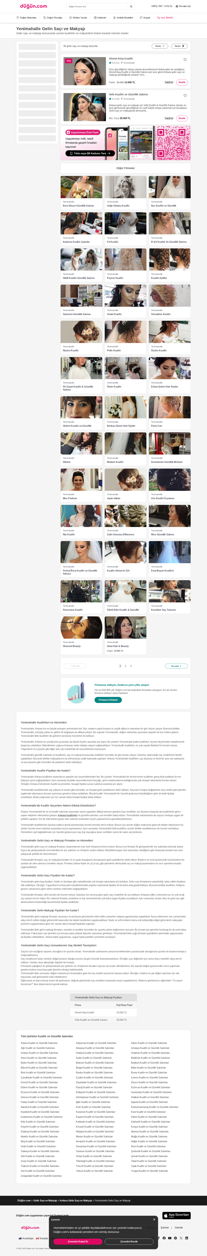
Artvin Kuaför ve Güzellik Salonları (39, 1058)
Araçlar (146, 17)
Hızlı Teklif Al (167, 17)
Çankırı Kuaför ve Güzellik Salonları (94, 1077)
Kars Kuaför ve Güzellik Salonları (148, 1112)
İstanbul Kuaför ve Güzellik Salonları (40, 1107)
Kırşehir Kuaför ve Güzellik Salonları (40, 1126)
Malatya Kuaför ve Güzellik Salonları (95, 1131)
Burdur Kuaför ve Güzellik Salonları (94, 1072)
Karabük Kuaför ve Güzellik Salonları (40, 1112)
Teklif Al (169, 82)
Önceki (76, 666)
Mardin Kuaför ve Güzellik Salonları (39, 1136)
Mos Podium (70, 498)
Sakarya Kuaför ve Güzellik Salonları (40, 1151)
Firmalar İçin (185, 6)
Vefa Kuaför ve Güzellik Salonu (128, 94)
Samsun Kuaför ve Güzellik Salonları (95, 1151)
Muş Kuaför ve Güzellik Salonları (38, 1141)
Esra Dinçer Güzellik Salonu (78, 205)
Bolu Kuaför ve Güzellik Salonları (38, 1072)
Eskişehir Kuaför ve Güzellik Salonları (95, 1092)
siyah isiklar (113, 498)
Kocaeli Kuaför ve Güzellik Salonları (95, 1126)
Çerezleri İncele (129, 1241)
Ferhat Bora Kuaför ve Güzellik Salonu (80, 572)
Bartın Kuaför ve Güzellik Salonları (39, 1062)
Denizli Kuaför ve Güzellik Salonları (39, 1082)
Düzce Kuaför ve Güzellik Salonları (149, 1082)
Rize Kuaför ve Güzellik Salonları (148, 1146)
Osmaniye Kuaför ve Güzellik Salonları (96, 1146)
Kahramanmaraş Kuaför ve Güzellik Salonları (154, 1107)
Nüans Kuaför (71, 350)
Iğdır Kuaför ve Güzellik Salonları (93, 1102)
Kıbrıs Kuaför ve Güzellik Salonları (149, 1117)
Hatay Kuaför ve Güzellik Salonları (39, 1102)
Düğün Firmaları (54, 17)
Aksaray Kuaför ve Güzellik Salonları (95, 1048)
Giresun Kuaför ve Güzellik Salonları (40, 1097)
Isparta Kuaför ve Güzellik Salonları (149, 1102)
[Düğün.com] (34, 6)
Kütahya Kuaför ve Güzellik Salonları (40, 1131)
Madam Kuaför (115, 462)
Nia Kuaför (69, 534)
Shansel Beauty (72, 646)
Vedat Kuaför (114, 314)
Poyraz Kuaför (115, 278)
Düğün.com (24, 1200)
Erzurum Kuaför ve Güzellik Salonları (40, 1092)
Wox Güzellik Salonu (162, 534)
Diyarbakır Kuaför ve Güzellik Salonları (96, 1082)
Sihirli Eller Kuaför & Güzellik (123, 610)
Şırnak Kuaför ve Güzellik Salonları (149, 1156)
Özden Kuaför (159, 350)
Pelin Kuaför (114, 350)
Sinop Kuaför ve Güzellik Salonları (94, 1156)
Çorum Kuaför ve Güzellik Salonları (149, 1077)
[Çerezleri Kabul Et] (154, 1219)
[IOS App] (176, 1215)
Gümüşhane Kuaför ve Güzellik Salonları (97, 1097)
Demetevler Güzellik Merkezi (166, 462)
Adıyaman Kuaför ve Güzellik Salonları (96, 1043)
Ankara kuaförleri (67, 815)
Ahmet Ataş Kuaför (121, 58)
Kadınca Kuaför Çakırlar (76, 242)
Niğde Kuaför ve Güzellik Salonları (149, 1141)
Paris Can (156, 426)
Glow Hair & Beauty (118, 646)
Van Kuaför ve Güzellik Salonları (38, 1171)
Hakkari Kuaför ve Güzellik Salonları (150, 1097)
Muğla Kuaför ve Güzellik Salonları (149, 1136)
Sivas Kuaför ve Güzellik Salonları (38, 1161)
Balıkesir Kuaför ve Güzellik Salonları (150, 1058)
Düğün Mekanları (28, 17)
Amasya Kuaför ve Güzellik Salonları (150, 1048)
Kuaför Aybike (159, 278)
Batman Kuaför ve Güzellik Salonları (95, 1062)
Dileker (67, 462)
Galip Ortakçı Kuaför (118, 205)
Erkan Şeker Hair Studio (164, 386)
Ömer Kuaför (114, 386)
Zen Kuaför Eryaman (162, 498)
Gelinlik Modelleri (125, 17)
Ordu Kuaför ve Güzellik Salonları (38, 1146)
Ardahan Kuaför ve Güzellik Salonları (150, 1053)
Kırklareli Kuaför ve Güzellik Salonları (150, 1121)
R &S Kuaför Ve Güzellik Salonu (169, 242)
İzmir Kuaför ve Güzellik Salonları (93, 1107)
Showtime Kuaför (160, 314)
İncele (182, 82)
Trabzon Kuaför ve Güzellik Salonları (40, 1166)
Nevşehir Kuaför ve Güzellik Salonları (95, 1141)
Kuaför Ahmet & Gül (118, 570)
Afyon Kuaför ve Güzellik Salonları (149, 1043)
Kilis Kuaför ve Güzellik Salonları (38, 1121)
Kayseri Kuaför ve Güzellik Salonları (95, 1117)
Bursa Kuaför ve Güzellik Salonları (149, 1072)
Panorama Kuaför (73, 610)
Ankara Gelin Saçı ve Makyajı (76, 1200)
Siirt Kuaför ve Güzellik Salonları (38, 1156)
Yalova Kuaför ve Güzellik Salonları (94, 1171)
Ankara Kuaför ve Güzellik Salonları (39, 1053)
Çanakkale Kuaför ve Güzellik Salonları (41, 1077)
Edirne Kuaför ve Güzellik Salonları (39, 1087)
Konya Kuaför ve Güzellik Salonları (149, 1126)
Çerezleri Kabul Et (78, 1241)
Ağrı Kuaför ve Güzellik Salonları (38, 1048)
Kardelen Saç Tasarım (163, 610)
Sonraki (175, 666)
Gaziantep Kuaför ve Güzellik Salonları (151, 1092)
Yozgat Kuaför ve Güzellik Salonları (149, 1171)
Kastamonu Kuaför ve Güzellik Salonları (41, 1117)
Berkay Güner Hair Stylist (121, 426)
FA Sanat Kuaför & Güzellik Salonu (78, 388)
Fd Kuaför (112, 242)
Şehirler (165, 1227)
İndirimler (101, 17)
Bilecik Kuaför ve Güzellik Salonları (39, 1067)
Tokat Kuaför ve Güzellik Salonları (148, 1161)
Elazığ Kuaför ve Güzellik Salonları (94, 1087)
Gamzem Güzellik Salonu (77, 314)
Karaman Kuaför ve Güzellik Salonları (95, 1112)
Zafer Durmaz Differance (120, 534)
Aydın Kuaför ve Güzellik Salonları (94, 1058)
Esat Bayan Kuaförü (162, 570)
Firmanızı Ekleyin (108, 700)
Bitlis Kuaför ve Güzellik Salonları (148, 1067)
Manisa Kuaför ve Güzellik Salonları (150, 1131)
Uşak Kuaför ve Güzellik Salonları (148, 1166)
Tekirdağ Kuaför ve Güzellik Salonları (95, 1161)
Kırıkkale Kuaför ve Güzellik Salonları (95, 1121)
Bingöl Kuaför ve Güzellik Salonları (94, 1067)
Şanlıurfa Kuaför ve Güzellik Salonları (150, 1151)
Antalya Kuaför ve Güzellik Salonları (95, 1053)
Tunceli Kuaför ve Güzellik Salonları (94, 1166)
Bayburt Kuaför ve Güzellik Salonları (150, 1062)
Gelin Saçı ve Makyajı (45, 1200)
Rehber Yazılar (80, 17)
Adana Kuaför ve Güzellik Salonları (39, 1043)
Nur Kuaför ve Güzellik (163, 205)
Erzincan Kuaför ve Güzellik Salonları (150, 1087)
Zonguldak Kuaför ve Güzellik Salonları (41, 1176)
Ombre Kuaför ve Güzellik (77, 426)
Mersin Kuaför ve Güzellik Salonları (94, 1136)
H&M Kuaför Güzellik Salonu (79, 278)
